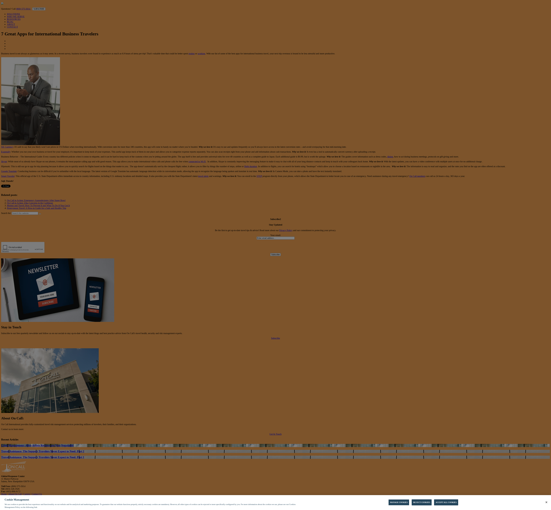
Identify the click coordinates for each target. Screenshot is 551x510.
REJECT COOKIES (421, 502)
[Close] (546, 502)
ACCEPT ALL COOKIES (446, 502)
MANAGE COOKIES (399, 502)
